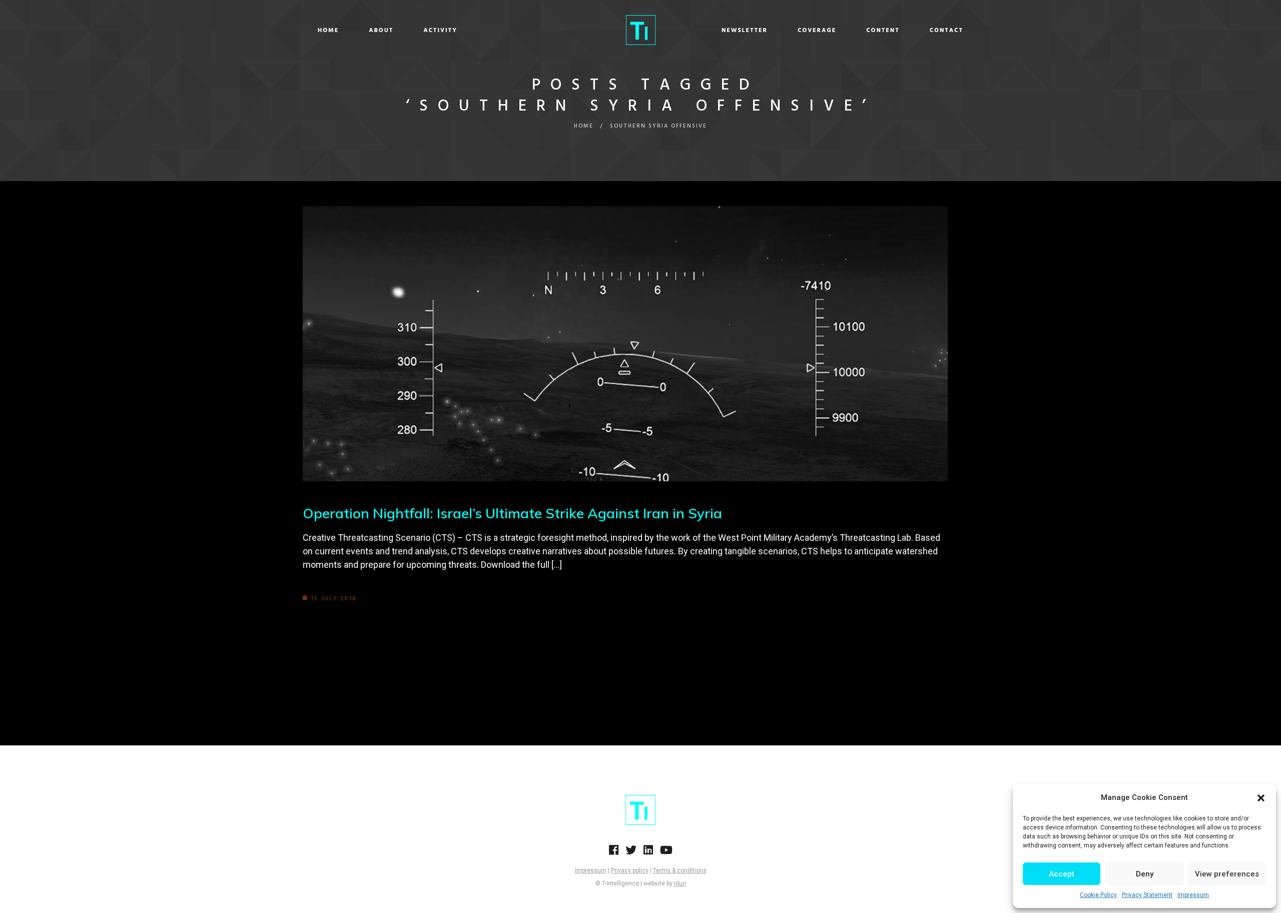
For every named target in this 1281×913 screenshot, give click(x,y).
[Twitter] (631, 852)
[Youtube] (666, 852)
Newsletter (745, 31)
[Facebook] (613, 852)
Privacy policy (630, 870)
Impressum (1193, 894)
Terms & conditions (680, 870)
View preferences (1227, 873)
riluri (680, 883)
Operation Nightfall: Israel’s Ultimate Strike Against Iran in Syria (512, 513)
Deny (1144, 873)
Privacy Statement (1147, 894)
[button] (1261, 798)
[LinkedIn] (648, 852)
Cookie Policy (1098, 894)
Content (883, 31)
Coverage (817, 31)
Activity (440, 31)
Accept (1061, 873)
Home (328, 31)
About (381, 31)
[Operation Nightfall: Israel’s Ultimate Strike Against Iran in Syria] (625, 343)
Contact (946, 31)
